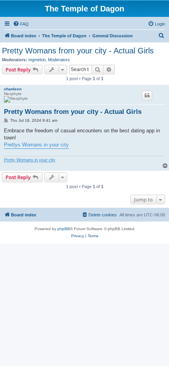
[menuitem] (21, 24)
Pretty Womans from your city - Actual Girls (78, 50)
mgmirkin (37, 59)
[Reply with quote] (147, 95)
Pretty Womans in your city (29, 159)
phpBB (63, 229)
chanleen (13, 89)
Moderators (59, 59)
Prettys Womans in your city (36, 145)
